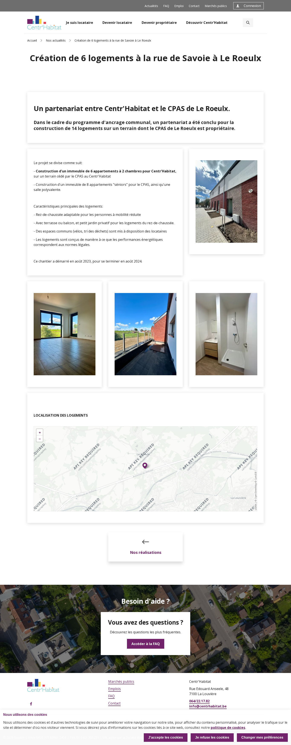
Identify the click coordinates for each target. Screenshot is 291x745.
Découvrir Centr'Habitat (207, 22)
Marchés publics (216, 6)
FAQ (166, 6)
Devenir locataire (117, 22)
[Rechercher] (248, 22)
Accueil (32, 40)
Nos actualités (56, 40)
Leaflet (255, 507)
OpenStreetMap (255, 491)
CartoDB (255, 476)
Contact (194, 6)
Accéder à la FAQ (145, 643)
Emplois (114, 688)
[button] (145, 465)
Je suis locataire (79, 22)
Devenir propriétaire (159, 22)
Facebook (31, 704)
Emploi (179, 6)
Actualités (151, 6)
